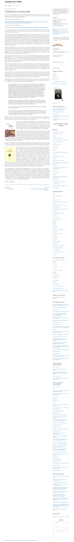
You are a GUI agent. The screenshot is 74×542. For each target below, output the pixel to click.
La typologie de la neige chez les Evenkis (61, 311)
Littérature (12, 181)
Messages (55, 272)
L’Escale (54, 223)
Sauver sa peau (56, 79)
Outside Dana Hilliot (16, 540)
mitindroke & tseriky (57, 322)
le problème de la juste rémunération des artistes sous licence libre (60, 492)
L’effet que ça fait (56, 412)
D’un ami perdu (56, 179)
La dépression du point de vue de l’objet (61, 463)
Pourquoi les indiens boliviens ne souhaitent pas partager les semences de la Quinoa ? (60, 339)
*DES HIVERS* (55, 113)
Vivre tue (54, 239)
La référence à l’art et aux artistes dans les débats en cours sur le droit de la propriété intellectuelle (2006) (60, 488)
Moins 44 (54, 215)
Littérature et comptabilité (58, 229)
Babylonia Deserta (56, 376)
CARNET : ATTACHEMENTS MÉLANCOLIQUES (58, 56)
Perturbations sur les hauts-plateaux (60, 83)
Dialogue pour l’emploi (57, 233)
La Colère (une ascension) (58, 138)
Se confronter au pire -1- (57, 424)
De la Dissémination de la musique (60, 482)
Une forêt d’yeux (56, 351)
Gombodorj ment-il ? (57, 353)
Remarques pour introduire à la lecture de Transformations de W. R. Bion (60, 439)
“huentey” (55, 329)
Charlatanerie (55, 457)
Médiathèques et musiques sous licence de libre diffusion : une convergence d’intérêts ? (61, 499)
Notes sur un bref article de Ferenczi (60, 452)
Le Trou (54, 268)
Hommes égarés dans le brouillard (60, 152)
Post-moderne (56, 217)
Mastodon (60, 22)
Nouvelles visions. (56, 183)
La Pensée (55, 235)
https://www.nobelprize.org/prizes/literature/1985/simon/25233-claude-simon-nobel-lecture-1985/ (26, 27)
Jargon (54, 402)
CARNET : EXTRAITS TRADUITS (59, 62)
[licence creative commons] (61, 32)
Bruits (54, 388)
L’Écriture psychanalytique (58, 410)
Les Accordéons (56, 280)
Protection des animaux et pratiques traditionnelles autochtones (60, 343)
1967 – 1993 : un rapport (57, 195)
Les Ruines (55, 278)
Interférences (55, 400)
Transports (55, 221)
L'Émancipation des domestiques (59, 81)
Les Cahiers (55, 146)
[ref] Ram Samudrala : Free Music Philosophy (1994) (59, 480)
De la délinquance (56, 249)
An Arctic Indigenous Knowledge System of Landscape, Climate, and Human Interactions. (60, 314)
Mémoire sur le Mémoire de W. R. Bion (60, 428)
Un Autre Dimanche (57, 219)
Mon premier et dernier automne (59, 181)
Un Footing (55, 231)
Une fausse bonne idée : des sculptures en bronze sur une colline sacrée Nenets (61, 327)
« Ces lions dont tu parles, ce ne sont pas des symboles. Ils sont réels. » (61, 356)
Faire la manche (56, 187)
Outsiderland (58, 24)
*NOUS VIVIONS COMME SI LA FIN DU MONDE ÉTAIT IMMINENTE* (60, 109)
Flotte (54, 197)
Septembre (55, 227)
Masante (54, 225)
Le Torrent (55, 154)
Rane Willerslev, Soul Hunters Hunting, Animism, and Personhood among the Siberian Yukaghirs (60, 346)
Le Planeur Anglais (56, 144)
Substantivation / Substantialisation (60, 444)
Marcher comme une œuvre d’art (59, 422)
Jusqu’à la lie (55, 243)
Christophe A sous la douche (58, 131)
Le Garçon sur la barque (57, 142)
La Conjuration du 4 (57, 386)
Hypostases (55, 398)
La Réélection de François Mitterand (60, 140)
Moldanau (55, 75)
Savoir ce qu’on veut (57, 461)
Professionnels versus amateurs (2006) (60, 502)
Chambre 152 (55, 266)
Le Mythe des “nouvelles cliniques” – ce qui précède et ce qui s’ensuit (60, 420)
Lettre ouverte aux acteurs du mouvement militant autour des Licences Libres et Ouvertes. (59, 495)
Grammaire (55, 396)
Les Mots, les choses (57, 426)
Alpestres (55, 73)
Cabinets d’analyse (56, 470)
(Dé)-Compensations (57, 459)
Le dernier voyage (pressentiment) (60, 185)
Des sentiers (55, 309)
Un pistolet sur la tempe (58, 270)
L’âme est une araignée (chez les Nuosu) (61, 334)
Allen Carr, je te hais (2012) (58, 245)
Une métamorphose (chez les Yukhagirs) (61, 349)
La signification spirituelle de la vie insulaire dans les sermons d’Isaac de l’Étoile (60, 373)
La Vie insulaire (56, 172)
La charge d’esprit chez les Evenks (59, 336)
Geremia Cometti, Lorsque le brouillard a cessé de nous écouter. (61, 332)
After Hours (55, 170)
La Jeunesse (55, 237)
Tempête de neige (56, 241)
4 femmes (55, 264)
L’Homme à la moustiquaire (58, 160)
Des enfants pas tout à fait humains (60, 307)
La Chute (54, 136)
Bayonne (54, 174)
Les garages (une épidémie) (58, 213)
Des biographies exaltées (58, 247)
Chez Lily (54, 150)
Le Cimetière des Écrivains (58, 288)
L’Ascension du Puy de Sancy (58, 156)
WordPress (27, 540)
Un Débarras (55, 77)
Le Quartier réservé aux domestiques (60, 209)
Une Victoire (55, 274)
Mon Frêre (55, 148)
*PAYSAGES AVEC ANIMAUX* (58, 111)
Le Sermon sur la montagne (58, 286)
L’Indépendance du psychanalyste (60, 414)
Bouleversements (56, 324)
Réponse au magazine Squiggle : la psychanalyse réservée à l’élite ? (60, 449)
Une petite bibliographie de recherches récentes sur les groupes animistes (61, 305)
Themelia (33, 540)
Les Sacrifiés (55, 165)
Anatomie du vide (56, 284)
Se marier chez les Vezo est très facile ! (60, 320)
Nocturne (55, 158)
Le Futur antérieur (56, 207)
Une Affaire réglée (56, 276)
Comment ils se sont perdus (58, 259)
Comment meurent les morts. (59, 251)
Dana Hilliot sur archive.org (58, 25)
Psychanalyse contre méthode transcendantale (59, 433)
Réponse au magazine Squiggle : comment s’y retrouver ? (59, 447)
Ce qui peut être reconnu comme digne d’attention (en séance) (61, 391)
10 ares (54, 193)
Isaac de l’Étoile (56, 367)
